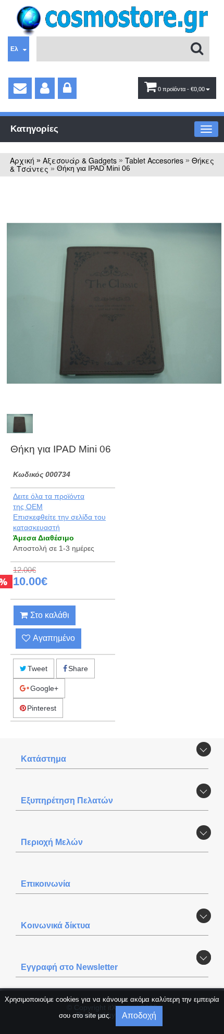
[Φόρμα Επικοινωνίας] (20, 88)
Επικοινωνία (45, 883)
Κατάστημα (43, 758)
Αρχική (22, 160)
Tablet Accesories (154, 160)
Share (78, 668)
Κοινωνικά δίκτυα (55, 925)
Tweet (37, 668)
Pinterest (41, 708)
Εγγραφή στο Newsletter (69, 967)
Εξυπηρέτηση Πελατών (67, 800)
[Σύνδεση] (67, 88)
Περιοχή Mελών (52, 842)
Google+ (44, 688)
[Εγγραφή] (44, 88)
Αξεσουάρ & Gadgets (80, 160)
